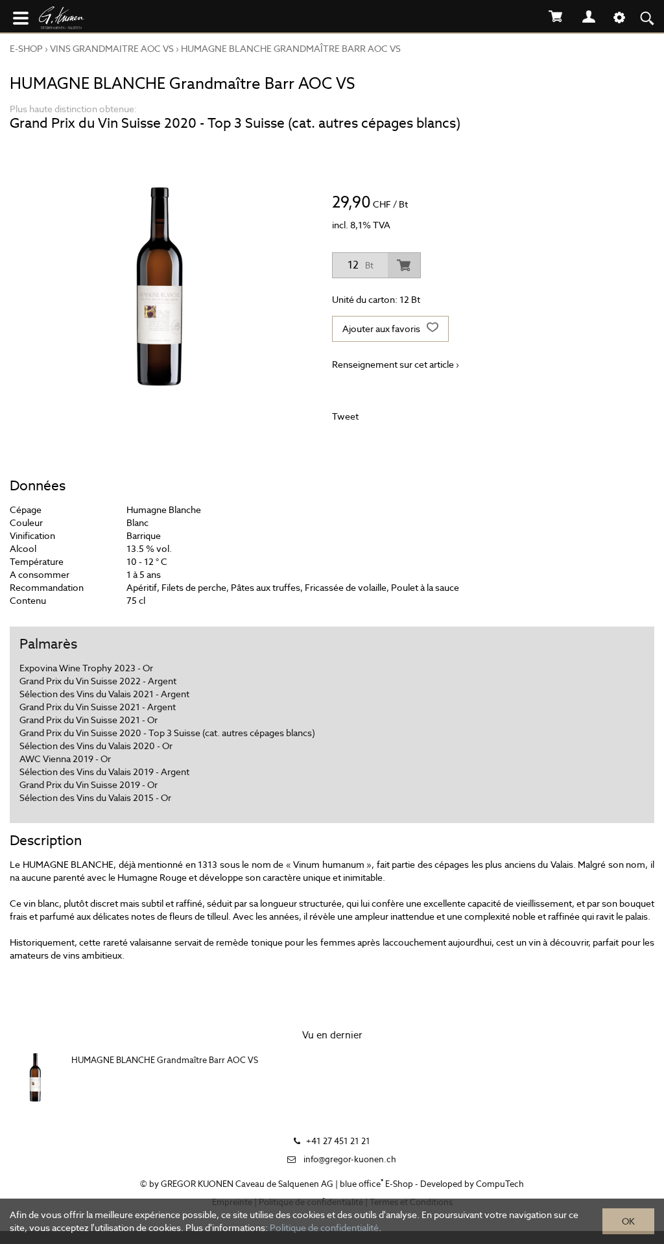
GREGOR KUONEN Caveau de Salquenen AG (247, 1184)
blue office (361, 1184)
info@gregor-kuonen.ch (349, 1159)
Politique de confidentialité (324, 1228)
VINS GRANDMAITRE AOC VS (112, 48)
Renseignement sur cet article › (395, 364)
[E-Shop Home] (87, 19)
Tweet (345, 416)
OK (628, 1221)
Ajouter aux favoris (382, 329)
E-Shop (26, 48)
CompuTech (500, 1184)
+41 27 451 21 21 (338, 1141)
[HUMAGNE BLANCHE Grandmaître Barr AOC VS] (36, 1077)
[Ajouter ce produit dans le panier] (404, 265)
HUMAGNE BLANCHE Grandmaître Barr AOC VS (291, 48)
